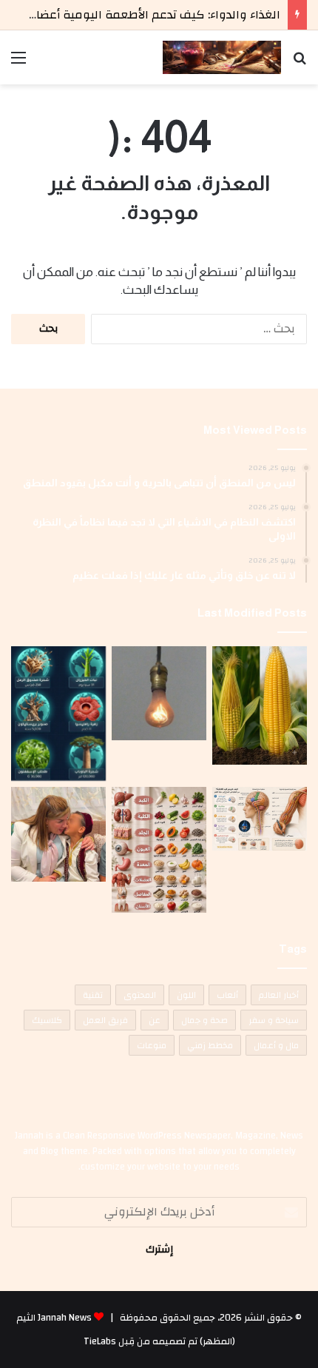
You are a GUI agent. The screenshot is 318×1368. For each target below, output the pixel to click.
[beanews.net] (222, 57)
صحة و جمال (204, 1020)
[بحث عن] (299, 63)
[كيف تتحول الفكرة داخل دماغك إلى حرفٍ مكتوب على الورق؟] (259, 818)
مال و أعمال (276, 1045)
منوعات (151, 1045)
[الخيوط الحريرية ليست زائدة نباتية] (259, 705)
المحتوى (140, 995)
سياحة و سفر (273, 1020)
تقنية (93, 995)
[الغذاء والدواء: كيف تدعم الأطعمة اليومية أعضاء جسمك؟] (159, 850)
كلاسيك (47, 1020)
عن (154, 1020)
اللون (186, 995)
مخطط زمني (210, 1045)
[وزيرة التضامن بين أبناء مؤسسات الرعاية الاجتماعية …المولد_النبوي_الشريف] (58, 834)
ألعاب (227, 995)
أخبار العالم (279, 995)
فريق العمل (105, 1020)
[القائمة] (18, 63)
